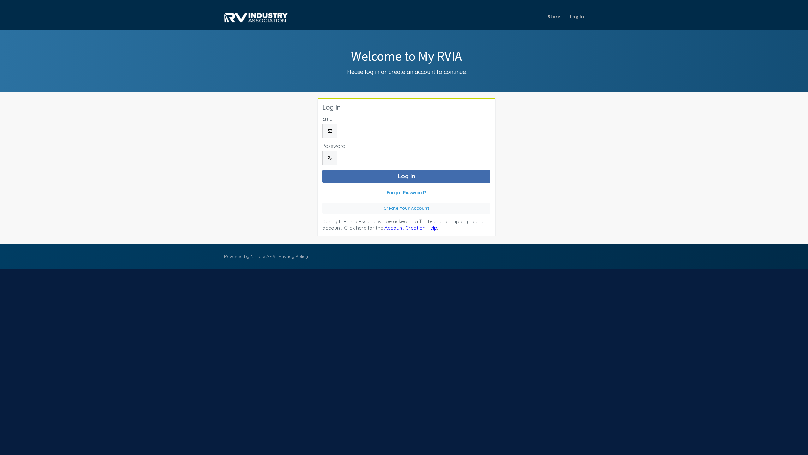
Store (553, 16)
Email (328, 119)
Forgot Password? (406, 193)
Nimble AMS (263, 256)
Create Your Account (406, 208)
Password (333, 146)
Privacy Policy (293, 256)
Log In (577, 16)
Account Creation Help (410, 228)
